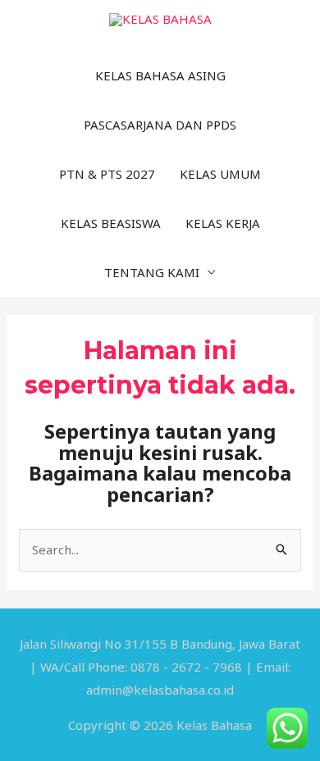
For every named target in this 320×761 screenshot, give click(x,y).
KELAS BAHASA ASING (160, 75)
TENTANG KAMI (151, 272)
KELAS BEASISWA (111, 223)
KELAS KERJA (222, 223)
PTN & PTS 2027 (107, 174)
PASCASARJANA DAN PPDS (160, 124)
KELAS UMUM (220, 174)
